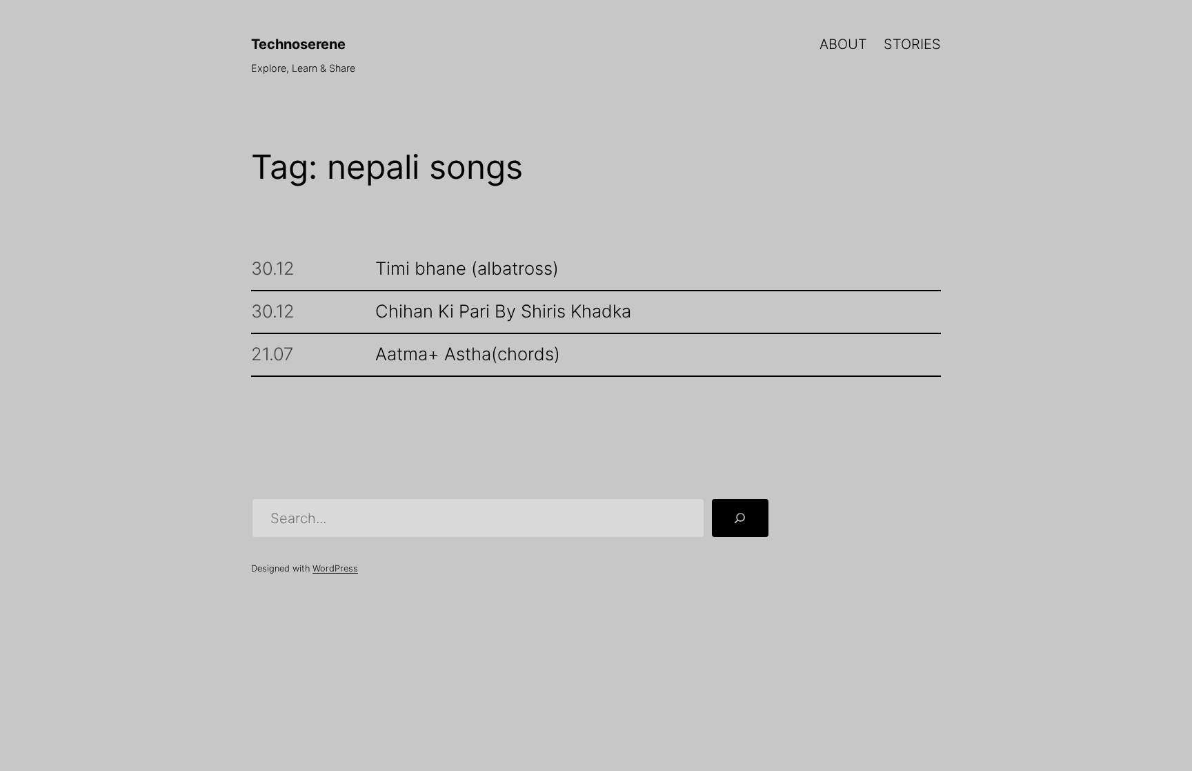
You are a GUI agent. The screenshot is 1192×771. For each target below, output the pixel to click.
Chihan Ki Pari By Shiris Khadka (503, 312)
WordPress (335, 568)
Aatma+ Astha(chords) (467, 354)
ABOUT (843, 44)
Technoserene (298, 44)
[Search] (740, 518)
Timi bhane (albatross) (467, 269)
